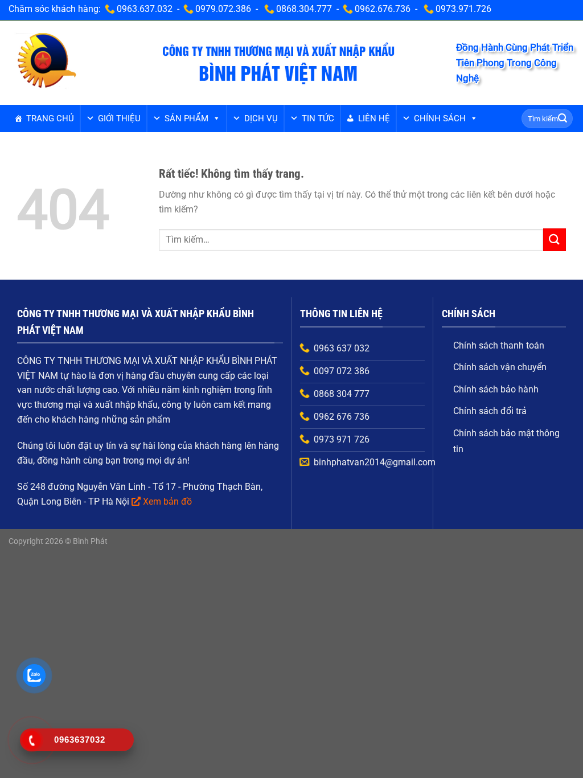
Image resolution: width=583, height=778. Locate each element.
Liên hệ (374, 118)
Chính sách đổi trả (490, 411)
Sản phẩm (186, 118)
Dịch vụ (261, 118)
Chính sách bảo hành (496, 389)
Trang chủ (50, 118)
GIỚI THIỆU (119, 118)
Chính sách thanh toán (498, 345)
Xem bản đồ (167, 501)
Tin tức (318, 118)
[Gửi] (562, 118)
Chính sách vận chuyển (500, 367)
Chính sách (440, 118)
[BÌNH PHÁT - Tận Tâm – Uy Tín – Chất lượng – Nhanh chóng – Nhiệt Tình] (46, 62)
